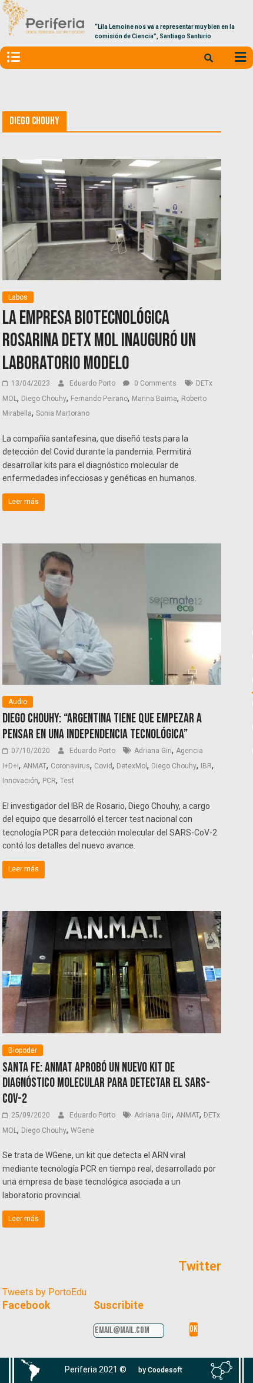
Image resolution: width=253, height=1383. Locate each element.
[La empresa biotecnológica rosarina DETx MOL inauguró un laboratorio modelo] (111, 166)
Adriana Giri (153, 751)
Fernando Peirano (99, 398)
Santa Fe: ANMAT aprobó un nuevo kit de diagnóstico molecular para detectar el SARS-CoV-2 (106, 1083)
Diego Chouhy (43, 398)
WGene (82, 1130)
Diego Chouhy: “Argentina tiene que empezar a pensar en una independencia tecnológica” (102, 726)
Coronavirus (70, 766)
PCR (49, 781)
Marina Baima (154, 398)
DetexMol (131, 766)
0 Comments (154, 383)
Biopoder (22, 1050)
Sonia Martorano (62, 413)
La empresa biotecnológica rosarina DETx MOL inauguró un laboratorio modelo (99, 341)
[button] (160, 1370)
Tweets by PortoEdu (44, 1292)
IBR (206, 766)
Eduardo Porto (93, 383)
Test (67, 781)
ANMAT (34, 766)
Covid (103, 766)
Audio (17, 702)
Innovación (20, 781)
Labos (18, 297)
